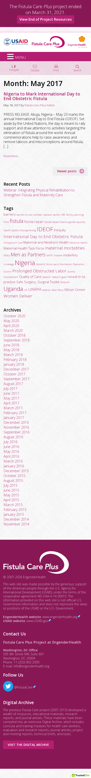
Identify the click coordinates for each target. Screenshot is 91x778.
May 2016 (11, 451)
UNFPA (34, 289)
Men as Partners (28, 254)
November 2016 (16, 427)
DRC (63, 214)
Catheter (37, 214)
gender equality (77, 222)
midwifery (70, 255)
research (46, 277)
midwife (58, 255)
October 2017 (14, 374)
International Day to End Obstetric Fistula (43, 236)
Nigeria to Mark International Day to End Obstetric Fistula (42, 96)
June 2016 (11, 446)
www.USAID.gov (37, 621)
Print (56, 70)
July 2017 (10, 388)
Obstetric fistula (44, 264)
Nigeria (25, 262)
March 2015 (13, 504)
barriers (10, 214)
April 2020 (11, 325)
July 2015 (10, 485)
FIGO (6, 222)
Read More (11, 156)
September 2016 (17, 432)
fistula (16, 220)
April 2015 (11, 499)
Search (77, 70)
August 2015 (13, 480)
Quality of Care (30, 276)
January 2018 (14, 364)
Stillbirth (65, 282)
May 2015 (11, 495)
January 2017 (14, 417)
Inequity (60, 230)
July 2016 (10, 441)
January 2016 (14, 466)
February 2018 (15, 359)
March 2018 (13, 354)
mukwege (9, 264)
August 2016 (13, 437)
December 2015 (16, 470)
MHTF (49, 255)
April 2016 (11, 456)
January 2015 (14, 514)
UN (25, 290)
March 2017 (13, 408)
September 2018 (17, 340)
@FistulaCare (23, 687)
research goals (59, 277)
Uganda (13, 289)
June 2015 (11, 490)
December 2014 (16, 519)
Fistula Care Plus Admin (40, 105)
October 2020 (14, 316)
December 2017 (16, 369)
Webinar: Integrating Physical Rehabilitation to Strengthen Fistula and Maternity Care (39, 192)
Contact (34, 70)
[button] (11, 56)
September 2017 (17, 378)
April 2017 (11, 403)
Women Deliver (18, 296)
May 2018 (11, 349)
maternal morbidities (65, 248)
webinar (46, 290)
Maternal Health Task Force (24, 248)
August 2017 (13, 383)
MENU (20, 57)
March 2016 (13, 461)
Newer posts (66, 171)
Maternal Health (78, 242)
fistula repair (33, 221)
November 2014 (16, 524)
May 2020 (11, 320)
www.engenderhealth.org (59, 617)
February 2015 (15, 509)
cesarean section (51, 214)
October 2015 (14, 475)
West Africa (57, 290)
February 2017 (15, 412)
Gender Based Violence (56, 222)
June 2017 (11, 393)
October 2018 (14, 335)
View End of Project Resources (45, 19)
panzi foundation (62, 264)
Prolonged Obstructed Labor (39, 270)
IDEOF (45, 229)
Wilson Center (74, 289)
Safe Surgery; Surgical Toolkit (37, 282)
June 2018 (11, 345)
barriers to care (24, 214)
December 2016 (16, 422)
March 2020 (13, 330)
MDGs (7, 255)
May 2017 (11, 398)
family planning (75, 214)
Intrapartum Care (13, 242)
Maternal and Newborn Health (46, 242)
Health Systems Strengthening (20, 230)
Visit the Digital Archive (28, 745)
